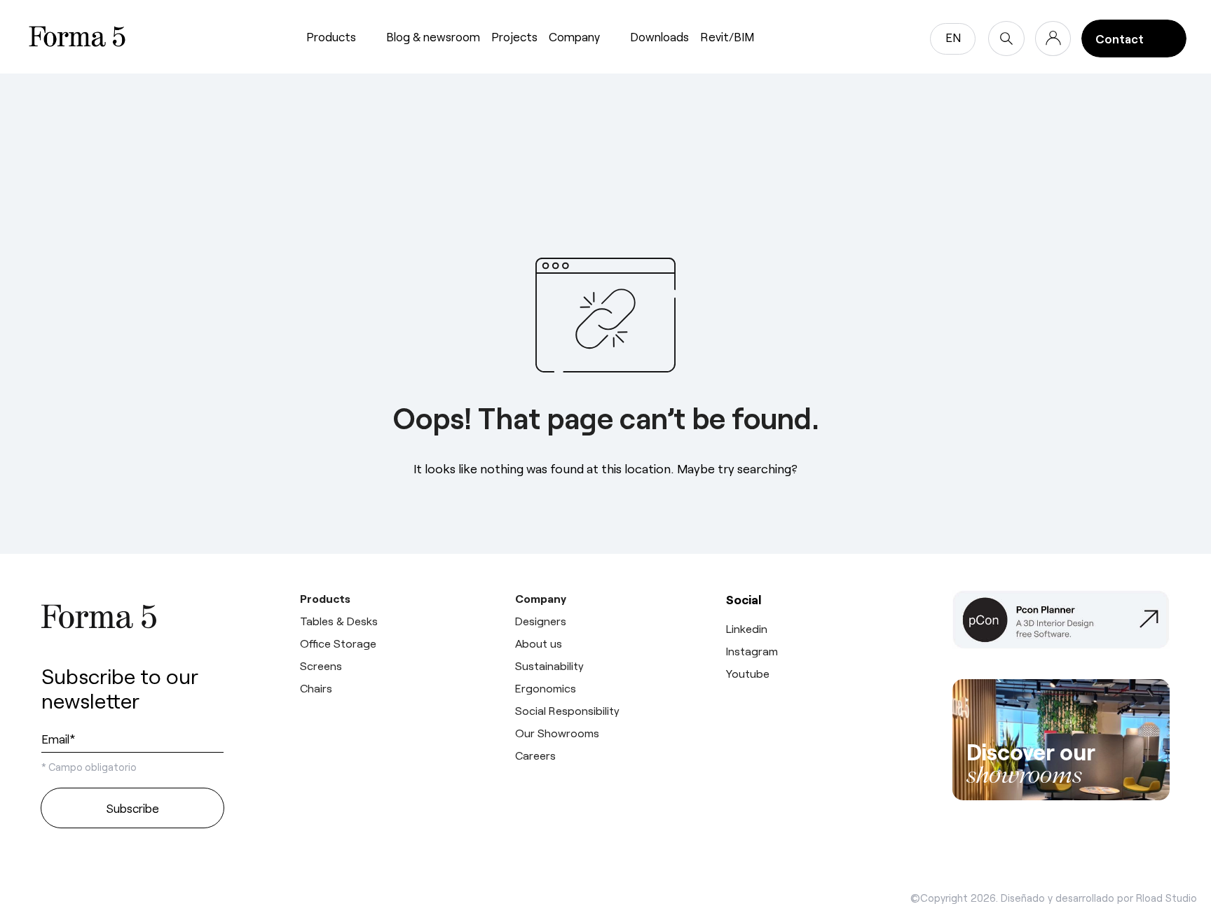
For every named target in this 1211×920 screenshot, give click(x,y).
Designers (540, 620)
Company (574, 36)
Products (331, 36)
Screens (321, 665)
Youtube (747, 673)
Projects (514, 36)
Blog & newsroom (433, 36)
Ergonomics (545, 688)
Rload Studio (1166, 897)
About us (538, 643)
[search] (1006, 38)
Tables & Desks (339, 620)
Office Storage (338, 643)
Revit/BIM (727, 36)
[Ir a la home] (132, 616)
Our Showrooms (557, 732)
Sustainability (549, 665)
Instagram (752, 650)
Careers (535, 755)
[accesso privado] (1053, 38)
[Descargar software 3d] (1061, 625)
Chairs (316, 688)
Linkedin (746, 628)
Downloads (659, 36)
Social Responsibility (567, 710)
